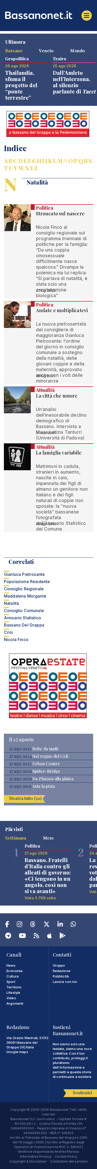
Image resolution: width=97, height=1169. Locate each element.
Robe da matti (45, 748)
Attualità (45, 390)
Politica (44, 208)
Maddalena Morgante (25, 596)
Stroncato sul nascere (60, 213)
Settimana (15, 838)
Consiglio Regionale (24, 588)
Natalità (11, 603)
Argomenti (14, 1003)
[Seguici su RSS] (36, 937)
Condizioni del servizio (69, 1161)
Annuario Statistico (22, 617)
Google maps (17, 1052)
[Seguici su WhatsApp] (73, 925)
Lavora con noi (65, 982)
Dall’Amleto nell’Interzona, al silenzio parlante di (74, 82)
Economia (14, 971)
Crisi (8, 632)
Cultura (12, 976)
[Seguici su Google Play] (62, 937)
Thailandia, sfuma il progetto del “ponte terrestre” (21, 85)
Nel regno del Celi (50, 756)
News (11, 965)
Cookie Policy (66, 1156)
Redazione (61, 971)
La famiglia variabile (58, 453)
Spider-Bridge (46, 771)
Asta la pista (43, 786)
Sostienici (82, 1092)
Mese (48, 838)
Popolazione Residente (27, 581)
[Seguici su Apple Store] (49, 937)
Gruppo (59, 965)
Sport (10, 982)
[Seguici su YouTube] (22, 937)
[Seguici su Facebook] (7, 925)
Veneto (46, 50)
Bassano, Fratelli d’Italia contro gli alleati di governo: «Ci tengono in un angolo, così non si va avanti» (48, 875)
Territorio (14, 987)
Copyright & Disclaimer (28, 1161)
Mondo (77, 50)
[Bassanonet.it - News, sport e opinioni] (48, 15)
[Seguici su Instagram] (19, 925)
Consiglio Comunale (24, 610)
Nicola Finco (16, 639)
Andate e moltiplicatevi (62, 310)
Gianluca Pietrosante (24, 574)
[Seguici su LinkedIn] (60, 925)
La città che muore (57, 396)
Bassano (13, 50)
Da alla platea (53, 778)
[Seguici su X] (46, 925)
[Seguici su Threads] (32, 925)
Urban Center (46, 763)
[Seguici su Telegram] (8, 937)
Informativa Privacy (35, 1156)
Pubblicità (61, 976)
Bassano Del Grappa (24, 625)
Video (11, 998)
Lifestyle (13, 992)
